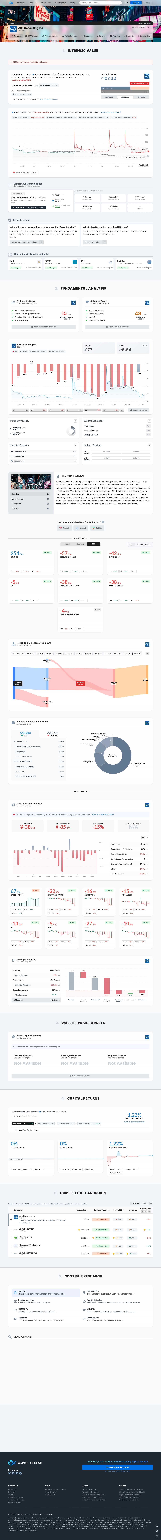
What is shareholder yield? (134, 1122)
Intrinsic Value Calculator (93, 1494)
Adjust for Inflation (144, 544)
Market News (46, 3)
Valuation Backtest (90, 1492)
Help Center (50, 1492)
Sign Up (136, 3)
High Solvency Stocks (129, 1497)
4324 (27, 1204)
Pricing (72, 3)
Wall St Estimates (71, 36)
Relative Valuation (51, 36)
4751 (38, 1204)
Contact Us (50, 1494)
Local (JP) (135, 1203)
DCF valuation (23, 94)
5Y (149, 1211)
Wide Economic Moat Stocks (132, 1492)
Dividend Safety (20, 452)
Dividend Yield (19, 456)
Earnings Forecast (91, 435)
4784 (57, 1204)
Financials (116, 36)
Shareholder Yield (23, 1123)
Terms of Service (16, 1500)
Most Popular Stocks (128, 1500)
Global (144, 1203)
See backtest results (49, 99)
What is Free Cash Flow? (103, 814)
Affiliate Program (16, 1497)
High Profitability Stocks (130, 1494)
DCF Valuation (33, 36)
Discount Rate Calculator (93, 1500)
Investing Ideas (60, 3)
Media (24, 351)
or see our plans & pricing (117, 1471)
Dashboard (21, 3)
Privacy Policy (15, 1502)
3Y (146, 1211)
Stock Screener (89, 1489)
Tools (31, 3)
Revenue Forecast (91, 430)
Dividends (130, 36)
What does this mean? (111, 112)
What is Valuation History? (26, 172)
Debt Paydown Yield (89, 1123)
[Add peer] (151, 1203)
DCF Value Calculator (92, 1497)
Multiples (50, 85)
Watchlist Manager (141, 27)
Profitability (88, 36)
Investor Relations (146, 36)
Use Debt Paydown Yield (28, 1130)
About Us (12, 1489)
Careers (12, 1492)
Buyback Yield (19, 461)
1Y (142, 1211)
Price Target (89, 426)
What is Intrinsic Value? (56, 1489)
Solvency (102, 36)
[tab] (109, 97)
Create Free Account (117, 1467)
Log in (147, 3)
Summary (17, 36)
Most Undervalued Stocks (131, 1489)
